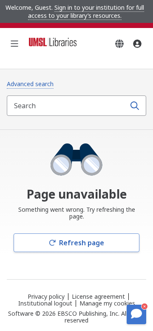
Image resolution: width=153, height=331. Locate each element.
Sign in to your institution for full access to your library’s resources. (86, 11)
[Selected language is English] (119, 44)
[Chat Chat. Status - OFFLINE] (136, 314)
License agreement (98, 296)
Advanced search (30, 84)
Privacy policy (46, 296)
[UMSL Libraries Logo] (52, 44)
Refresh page (81, 242)
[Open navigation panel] (14, 43)
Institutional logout (45, 303)
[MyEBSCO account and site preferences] (137, 44)
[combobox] (67, 106)
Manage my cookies (107, 303)
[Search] (134, 105)
